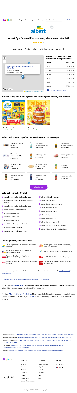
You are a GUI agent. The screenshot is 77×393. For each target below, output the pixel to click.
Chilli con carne (19, 350)
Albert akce (38, 187)
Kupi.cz (31, 297)
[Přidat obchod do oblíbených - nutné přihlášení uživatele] (52, 27)
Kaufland (66, 271)
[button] (22, 77)
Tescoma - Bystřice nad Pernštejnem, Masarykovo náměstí (18, 257)
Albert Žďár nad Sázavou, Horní (51, 222)
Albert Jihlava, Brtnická (11, 213)
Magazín (32, 20)
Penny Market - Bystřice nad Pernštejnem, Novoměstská (57, 262)
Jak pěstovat (38, 345)
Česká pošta (22, 345)
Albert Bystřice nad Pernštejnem (20, 294)
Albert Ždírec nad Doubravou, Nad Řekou (54, 229)
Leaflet (27, 91)
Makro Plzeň (13, 342)
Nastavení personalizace (28, 381)
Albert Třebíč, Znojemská (49, 215)
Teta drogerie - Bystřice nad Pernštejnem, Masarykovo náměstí (57, 246)
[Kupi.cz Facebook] (4, 377)
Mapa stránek (25, 378)
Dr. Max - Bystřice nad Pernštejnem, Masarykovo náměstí (21, 262)
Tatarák (39, 350)
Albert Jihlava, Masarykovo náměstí (15, 224)
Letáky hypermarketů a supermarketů (52, 49)
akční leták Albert (18, 285)
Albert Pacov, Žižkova (48, 200)
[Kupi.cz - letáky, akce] (8, 20)
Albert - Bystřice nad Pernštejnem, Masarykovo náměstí (21, 246)
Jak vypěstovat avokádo (9, 347)
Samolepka (41, 372)
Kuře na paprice (31, 350)
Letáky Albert (17, 49)
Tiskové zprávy (25, 372)
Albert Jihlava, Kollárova (11, 220)
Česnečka (50, 350)
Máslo (72, 334)
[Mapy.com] (12, 377)
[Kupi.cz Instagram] (8, 377)
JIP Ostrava (6, 342)
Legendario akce (28, 334)
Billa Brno (60, 340)
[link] (13, 116)
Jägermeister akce (65, 334)
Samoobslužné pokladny (49, 345)
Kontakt (23, 367)
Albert (61, 271)
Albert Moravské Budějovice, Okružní (15, 231)
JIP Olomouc (67, 340)
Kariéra (23, 375)
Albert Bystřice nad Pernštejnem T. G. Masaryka (20, 67)
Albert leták (41, 337)
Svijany (35, 334)
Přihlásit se (70, 20)
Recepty (40, 20)
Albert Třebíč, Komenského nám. (51, 204)
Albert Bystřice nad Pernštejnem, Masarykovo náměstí (18, 201)
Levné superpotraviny (23, 347)
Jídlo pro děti (14, 345)
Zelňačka (44, 350)
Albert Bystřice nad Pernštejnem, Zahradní (17, 197)
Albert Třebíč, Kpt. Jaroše (49, 207)
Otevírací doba (60, 345)
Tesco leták (68, 337)
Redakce (23, 370)
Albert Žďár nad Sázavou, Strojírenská (53, 225)
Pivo (46, 334)
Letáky (20, 20)
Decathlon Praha (41, 340)
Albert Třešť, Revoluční (48, 218)
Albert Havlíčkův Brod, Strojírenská (15, 209)
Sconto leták (21, 337)
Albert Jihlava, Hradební (11, 217)
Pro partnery (60, 364)
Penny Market (6, 273)
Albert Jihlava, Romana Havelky (14, 227)
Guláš (25, 350)
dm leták (53, 337)
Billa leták (47, 337)
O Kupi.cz (23, 364)
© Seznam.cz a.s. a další (36, 91)
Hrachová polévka (58, 350)
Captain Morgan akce (53, 334)
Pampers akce (19, 334)
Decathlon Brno (31, 340)
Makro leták (28, 337)
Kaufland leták (60, 337)
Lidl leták (34, 337)
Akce (25, 20)
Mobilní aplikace (43, 364)
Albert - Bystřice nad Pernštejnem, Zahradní (58, 251)
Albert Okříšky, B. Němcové (50, 197)
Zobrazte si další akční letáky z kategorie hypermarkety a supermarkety (26, 279)
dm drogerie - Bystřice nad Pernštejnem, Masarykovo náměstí (19, 251)
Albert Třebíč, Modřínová (49, 211)
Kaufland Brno (22, 340)
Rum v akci (41, 334)
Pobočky (27, 49)
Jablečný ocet (30, 345)
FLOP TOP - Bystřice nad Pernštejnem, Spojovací (59, 257)
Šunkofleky (11, 350)
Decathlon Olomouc (51, 340)
